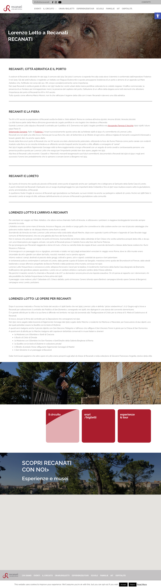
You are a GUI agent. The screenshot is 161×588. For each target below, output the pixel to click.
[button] (157, 16)
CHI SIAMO (26, 575)
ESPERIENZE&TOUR (85, 9)
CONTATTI (146, 2)
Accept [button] (123, 584)
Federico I (39, 132)
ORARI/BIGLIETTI (66, 9)
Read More (142, 584)
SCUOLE (100, 9)
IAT (118, 9)
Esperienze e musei (45, 478)
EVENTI (37, 9)
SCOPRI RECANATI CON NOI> (46, 466)
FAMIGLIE (110, 9)
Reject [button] (132, 584)
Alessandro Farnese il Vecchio (120, 125)
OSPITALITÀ (127, 9)
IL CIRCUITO (48, 9)
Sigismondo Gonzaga (18, 132)
